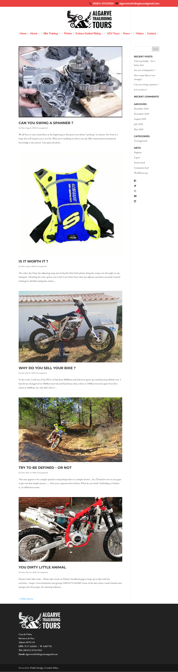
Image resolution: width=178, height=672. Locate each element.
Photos (68, 34)
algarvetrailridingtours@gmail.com (41, 654)
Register (138, 152)
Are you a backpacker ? (144, 70)
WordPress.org (141, 172)
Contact (151, 34)
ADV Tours (113, 34)
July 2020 (138, 124)
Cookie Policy (52, 667)
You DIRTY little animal (42, 567)
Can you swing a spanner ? (46, 123)
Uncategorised (42, 128)
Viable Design (36, 667)
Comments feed (141, 167)
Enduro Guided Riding (88, 34)
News (126, 34)
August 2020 (140, 118)
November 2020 (141, 113)
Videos (140, 34)
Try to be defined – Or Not (45, 468)
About (33, 34)
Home (23, 34)
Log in (137, 157)
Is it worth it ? (33, 261)
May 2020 (138, 129)
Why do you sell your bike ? (47, 368)
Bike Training (50, 34)
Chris (23, 128)
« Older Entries (26, 598)
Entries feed (139, 162)
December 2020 (141, 108)
